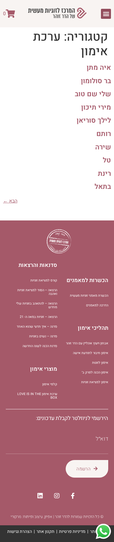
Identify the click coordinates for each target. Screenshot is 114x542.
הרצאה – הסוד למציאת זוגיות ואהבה (37, 292)
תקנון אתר (45, 531)
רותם (103, 134)
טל (107, 160)
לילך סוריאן (94, 120)
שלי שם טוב (93, 94)
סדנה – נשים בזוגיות (43, 336)
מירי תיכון (96, 107)
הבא (10, 201)
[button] (106, 14)
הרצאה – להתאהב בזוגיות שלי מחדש (36, 305)
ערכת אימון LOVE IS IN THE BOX (37, 395)
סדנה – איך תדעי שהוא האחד (37, 326)
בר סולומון (96, 81)
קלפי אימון (49, 384)
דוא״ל (102, 439)
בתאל (103, 187)
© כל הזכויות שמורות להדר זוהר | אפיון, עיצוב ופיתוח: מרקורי (57, 517)
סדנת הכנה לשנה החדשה (39, 346)
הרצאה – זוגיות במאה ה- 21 (38, 316)
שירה (103, 147)
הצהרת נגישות (19, 531)
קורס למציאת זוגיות (43, 280)
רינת (104, 174)
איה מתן (99, 68)
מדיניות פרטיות (72, 531)
